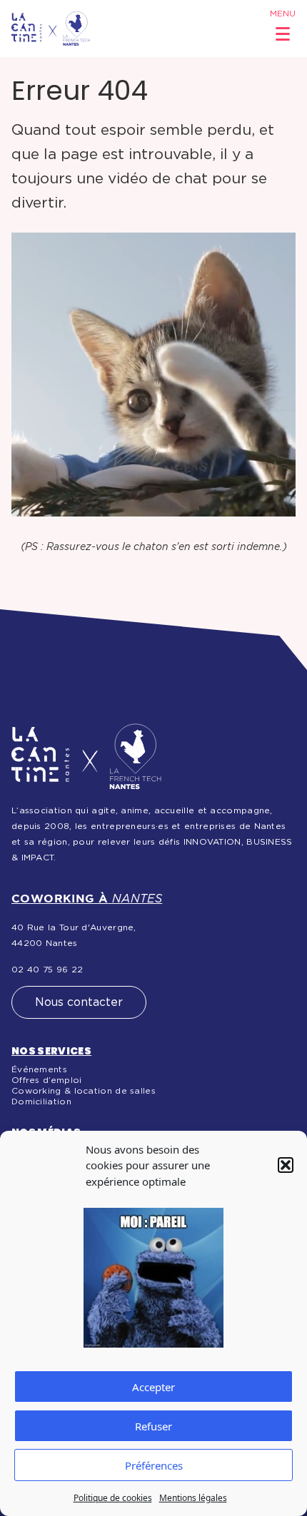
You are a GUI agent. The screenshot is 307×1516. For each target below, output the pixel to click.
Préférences (154, 1465)
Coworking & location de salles (83, 1091)
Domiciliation (41, 1101)
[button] (285, 1165)
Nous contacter (79, 1002)
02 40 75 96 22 (47, 969)
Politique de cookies (113, 1498)
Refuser (153, 1426)
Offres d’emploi (46, 1080)
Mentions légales (193, 1498)
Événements (39, 1069)
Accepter (153, 1387)
